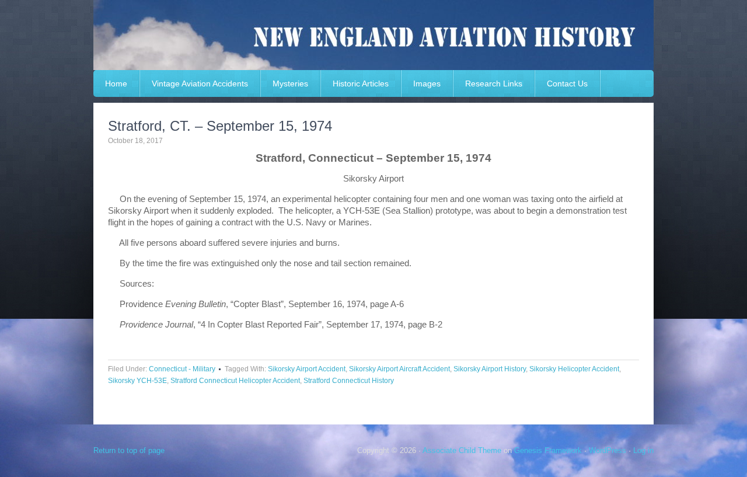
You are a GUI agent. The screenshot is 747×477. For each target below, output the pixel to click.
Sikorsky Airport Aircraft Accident (399, 369)
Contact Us (567, 83)
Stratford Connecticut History (348, 381)
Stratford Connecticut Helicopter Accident (235, 381)
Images (427, 83)
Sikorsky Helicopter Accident (574, 369)
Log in (643, 450)
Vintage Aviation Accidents (200, 83)
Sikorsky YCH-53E (137, 381)
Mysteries (290, 83)
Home (116, 83)
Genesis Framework (548, 450)
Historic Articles (361, 83)
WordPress (607, 450)
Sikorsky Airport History (489, 369)
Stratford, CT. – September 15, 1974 (220, 126)
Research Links (493, 83)
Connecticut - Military (182, 369)
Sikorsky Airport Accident (306, 369)
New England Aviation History (373, 35)
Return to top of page (129, 450)
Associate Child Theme (462, 450)
